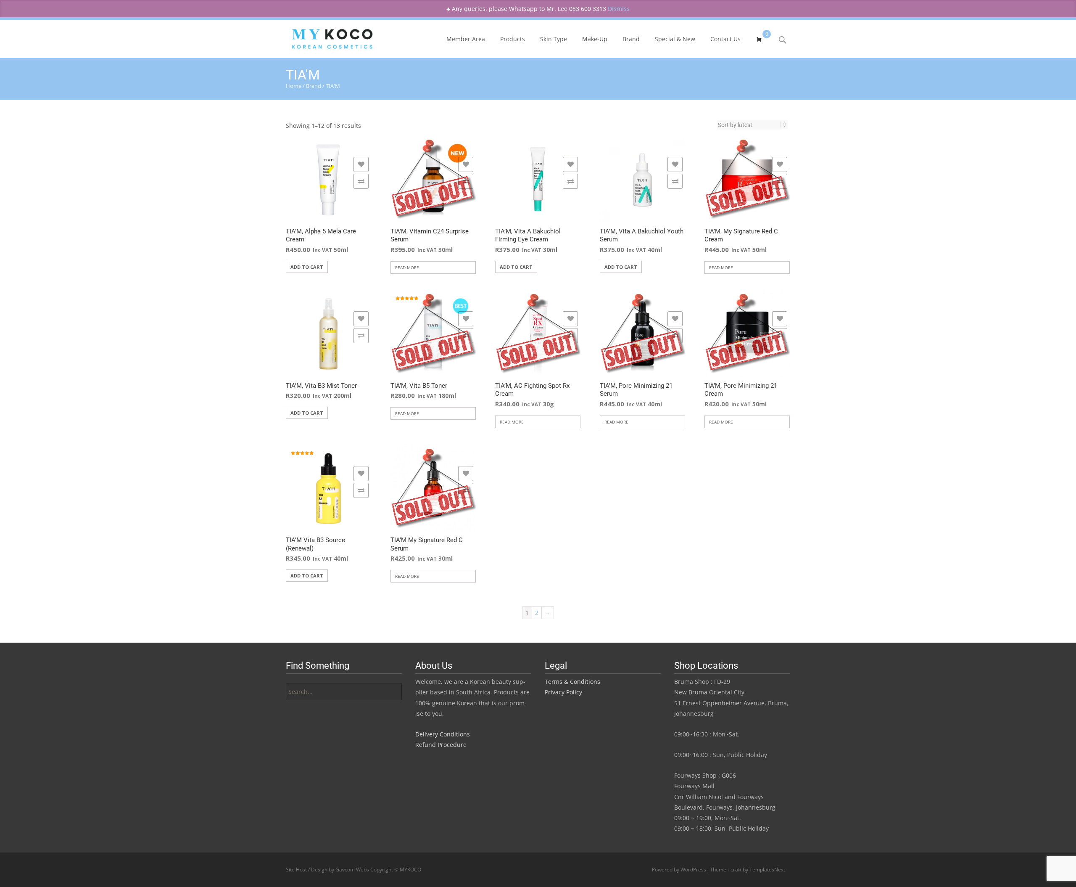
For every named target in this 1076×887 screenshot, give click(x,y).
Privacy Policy (563, 692)
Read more (407, 267)
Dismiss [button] (619, 9)
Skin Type (553, 39)
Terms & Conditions (572, 682)
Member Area (465, 39)
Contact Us (725, 39)
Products (512, 39)
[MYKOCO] (324, 37)
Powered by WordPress (679, 869)
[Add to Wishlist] (361, 164)
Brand (631, 39)
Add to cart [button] (306, 267)
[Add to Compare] (361, 181)
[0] (759, 38)
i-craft (735, 869)
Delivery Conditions (442, 734)
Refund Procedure (441, 745)
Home (293, 86)
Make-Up (594, 39)
